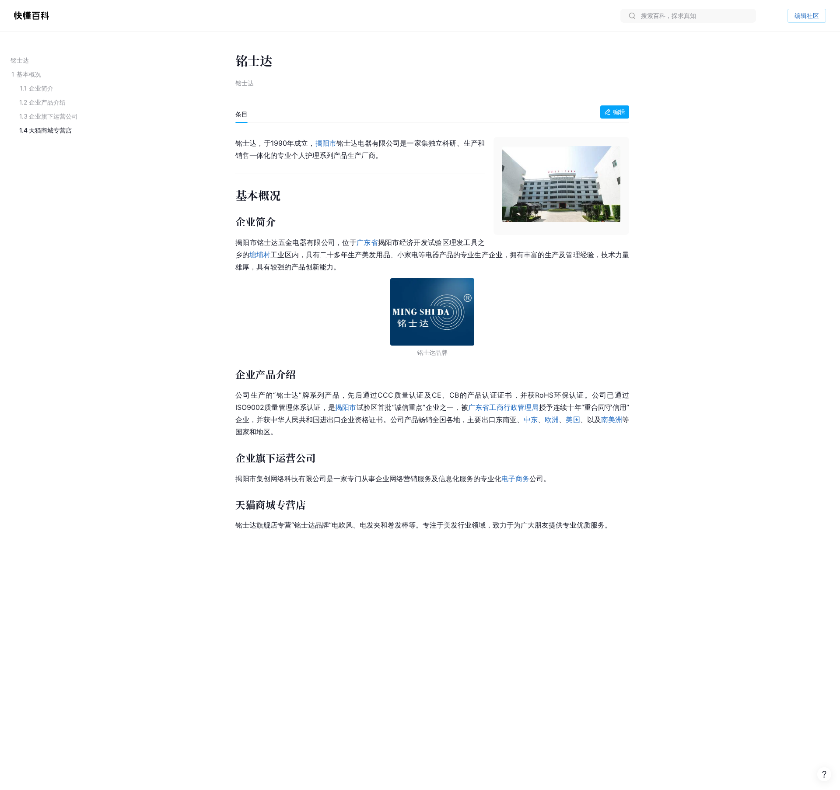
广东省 (367, 242)
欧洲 (552, 419)
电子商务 (515, 478)
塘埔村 (259, 254)
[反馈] (824, 774)
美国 (573, 419)
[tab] (241, 114)
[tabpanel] (432, 332)
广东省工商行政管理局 (503, 407)
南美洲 (611, 419)
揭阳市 (325, 143)
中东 (531, 419)
